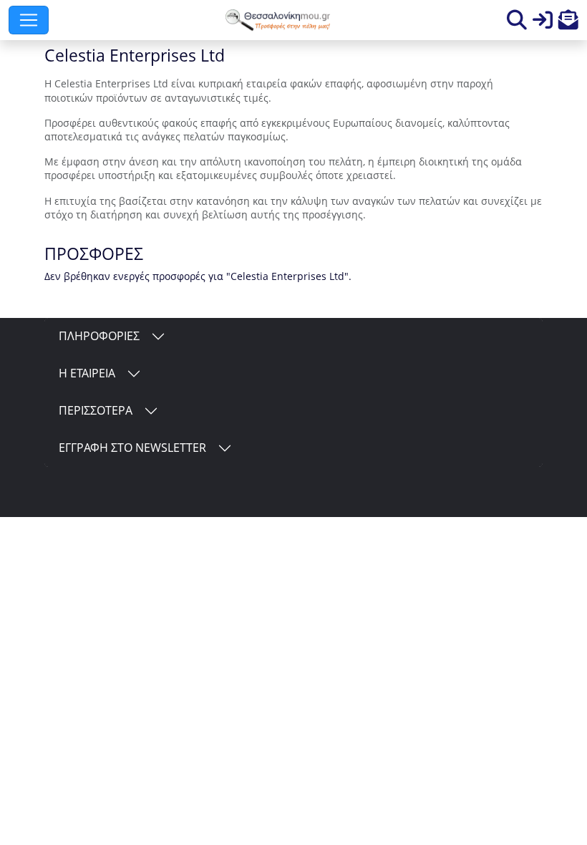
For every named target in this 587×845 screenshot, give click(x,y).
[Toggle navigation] (29, 20)
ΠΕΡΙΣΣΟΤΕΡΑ (95, 410)
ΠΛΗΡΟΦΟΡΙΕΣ (99, 336)
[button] (568, 23)
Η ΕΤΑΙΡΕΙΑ (87, 373)
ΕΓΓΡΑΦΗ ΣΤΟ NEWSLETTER (132, 447)
